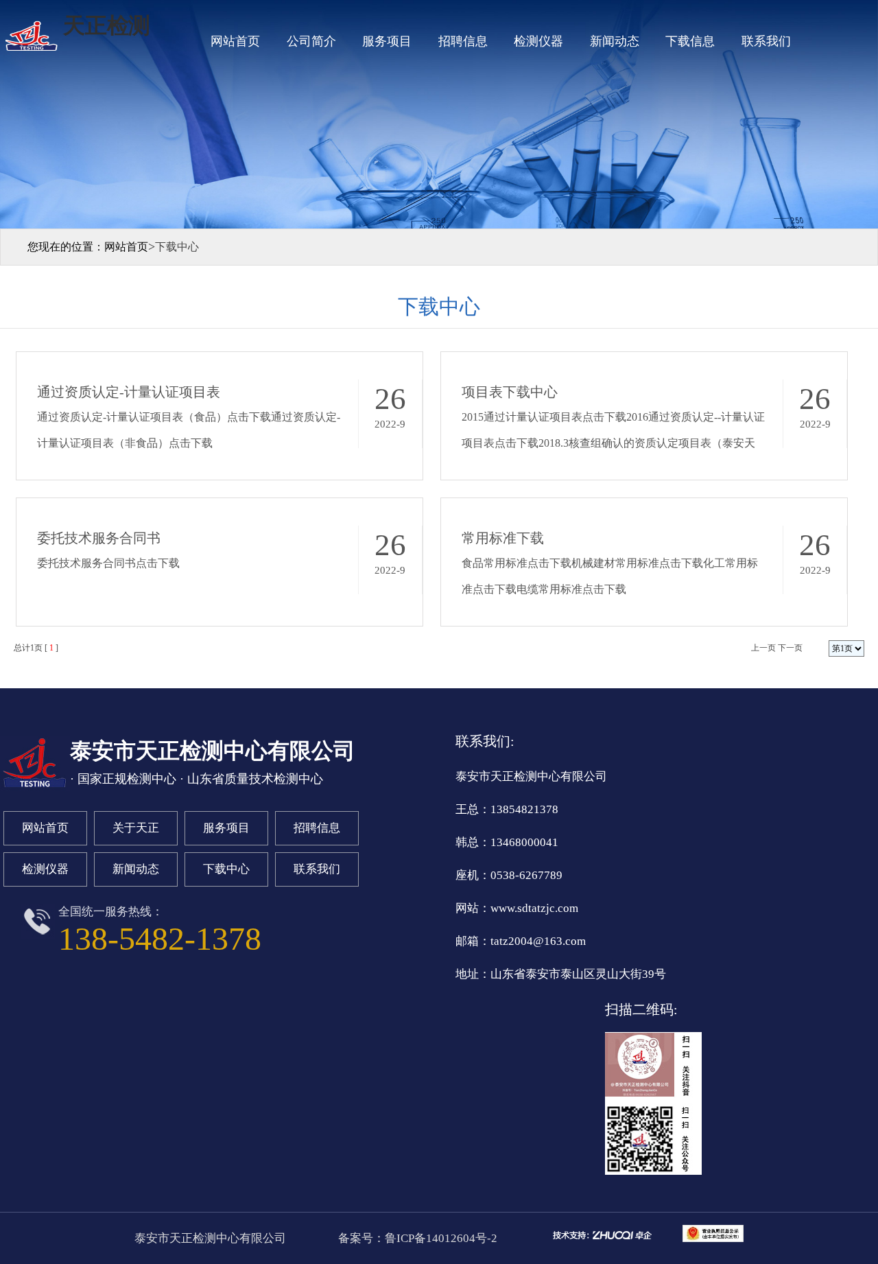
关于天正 (135, 827)
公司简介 (311, 41)
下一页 (790, 648)
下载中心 (226, 869)
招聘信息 (463, 41)
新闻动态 (614, 41)
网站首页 (235, 41)
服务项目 (387, 41)
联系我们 (766, 41)
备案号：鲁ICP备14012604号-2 (416, 1238)
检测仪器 (538, 41)
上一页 (763, 648)
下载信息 (690, 41)
